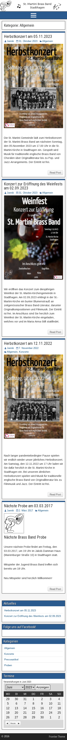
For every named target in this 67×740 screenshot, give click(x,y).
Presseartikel (11, 659)
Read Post (55, 172)
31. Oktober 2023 (28, 41)
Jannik (10, 41)
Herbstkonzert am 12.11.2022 (28, 343)
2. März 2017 (26, 510)
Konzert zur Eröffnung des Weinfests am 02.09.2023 (33, 186)
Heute (13, 723)
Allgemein (47, 41)
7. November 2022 (29, 348)
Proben (8, 665)
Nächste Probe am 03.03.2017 (28, 506)
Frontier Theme (57, 736)
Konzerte (24, 351)
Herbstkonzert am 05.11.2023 (28, 36)
